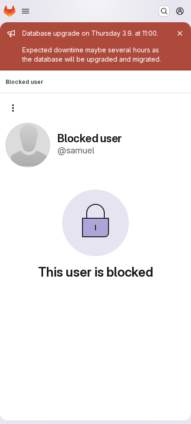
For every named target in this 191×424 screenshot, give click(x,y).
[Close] (179, 33)
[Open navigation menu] (25, 11)
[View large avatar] (28, 144)
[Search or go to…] (164, 11)
